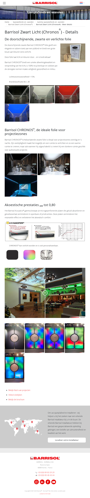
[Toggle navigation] (4, 3)
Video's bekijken (15, 395)
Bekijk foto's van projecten (19, 390)
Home (7, 22)
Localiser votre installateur (67, 440)
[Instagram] (37, 481)
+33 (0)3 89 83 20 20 (46, 472)
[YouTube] (53, 481)
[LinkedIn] (42, 481)
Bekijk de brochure (16, 399)
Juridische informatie (45, 494)
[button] (82, 3)
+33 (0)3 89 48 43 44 (46, 475)
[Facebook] (48, 481)
